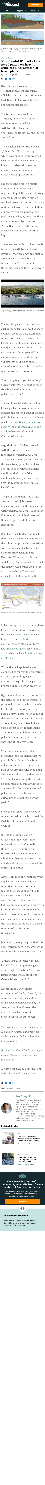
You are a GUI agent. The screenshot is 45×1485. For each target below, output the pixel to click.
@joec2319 (34, 1120)
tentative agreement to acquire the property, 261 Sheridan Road (21, 427)
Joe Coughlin (7, 75)
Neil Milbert (24, 1144)
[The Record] (10, 4)
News (10, 58)
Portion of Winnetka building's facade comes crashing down (28, 1160)
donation (17, 1073)
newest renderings (16, 634)
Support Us (35, 5)
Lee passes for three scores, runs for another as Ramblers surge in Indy (30, 1139)
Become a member (10, 1050)
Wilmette (21, 1134)
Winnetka (4, 58)
